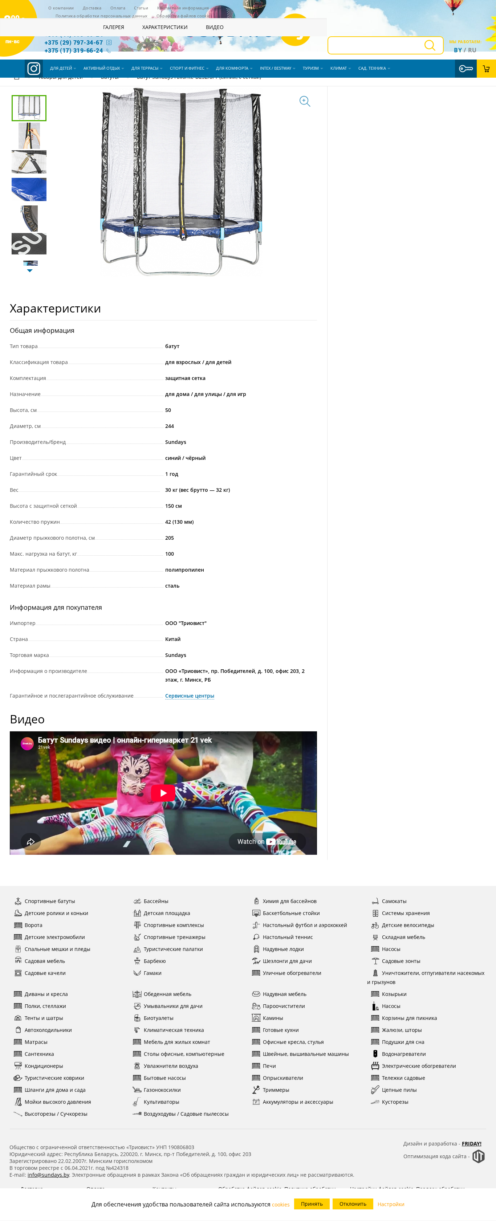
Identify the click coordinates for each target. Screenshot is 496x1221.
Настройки (391, 1204)
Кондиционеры (44, 1065)
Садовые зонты (401, 960)
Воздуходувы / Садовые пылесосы (186, 1113)
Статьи (141, 8)
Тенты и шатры (44, 1017)
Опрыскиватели (283, 1077)
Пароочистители (284, 1005)
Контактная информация (183, 8)
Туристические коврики (54, 1077)
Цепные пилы (399, 1089)
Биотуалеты (159, 1017)
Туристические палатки (173, 949)
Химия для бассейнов (290, 901)
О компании (61, 8)
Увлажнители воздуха (171, 1065)
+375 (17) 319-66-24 (74, 50)
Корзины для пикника (409, 1017)
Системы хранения (406, 913)
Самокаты (394, 901)
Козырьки (394, 994)
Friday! (471, 1143)
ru (472, 50)
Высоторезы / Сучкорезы (56, 1113)
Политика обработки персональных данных (102, 16)
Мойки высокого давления (58, 1101)
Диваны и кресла (46, 994)
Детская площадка (167, 913)
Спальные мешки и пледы (57, 949)
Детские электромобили (55, 937)
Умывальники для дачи (173, 1005)
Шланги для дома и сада (55, 1089)
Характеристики (165, 27)
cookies (281, 1204)
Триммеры (276, 1089)
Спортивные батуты (50, 901)
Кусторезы (395, 1101)
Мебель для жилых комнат (177, 1041)
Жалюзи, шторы (402, 1029)
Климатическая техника (174, 1029)
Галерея (113, 27)
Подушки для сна (403, 1041)
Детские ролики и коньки (56, 913)
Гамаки (153, 972)
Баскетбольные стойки (291, 913)
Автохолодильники (48, 1029)
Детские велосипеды (408, 925)
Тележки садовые (403, 1077)
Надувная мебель (284, 994)
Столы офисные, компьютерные (184, 1053)
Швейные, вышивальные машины (306, 1053)
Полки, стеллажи (45, 1005)
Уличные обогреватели (292, 972)
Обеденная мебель (167, 994)
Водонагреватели (404, 1053)
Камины (273, 1017)
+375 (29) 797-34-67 (74, 42)
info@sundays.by (48, 1174)
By (458, 50)
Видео (215, 27)
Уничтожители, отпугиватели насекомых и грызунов (425, 977)
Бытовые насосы (165, 1077)
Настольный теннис (288, 937)
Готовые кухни (281, 1029)
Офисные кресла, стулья (293, 1041)
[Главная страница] (16, 77)
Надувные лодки (283, 949)
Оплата (117, 8)
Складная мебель (403, 937)
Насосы (391, 949)
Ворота (33, 925)
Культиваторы (161, 1101)
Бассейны (156, 901)
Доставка (92, 8)
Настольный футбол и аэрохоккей (305, 925)
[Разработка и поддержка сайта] (478, 1161)
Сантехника (39, 1053)
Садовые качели (45, 972)
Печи (269, 1065)
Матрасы (36, 1041)
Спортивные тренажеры (175, 937)
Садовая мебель (45, 960)
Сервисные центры (189, 695)
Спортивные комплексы (174, 925)
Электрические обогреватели (419, 1065)
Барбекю (155, 960)
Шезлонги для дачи (287, 960)
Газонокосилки (162, 1089)
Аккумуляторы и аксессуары (298, 1101)
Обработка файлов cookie (183, 16)
